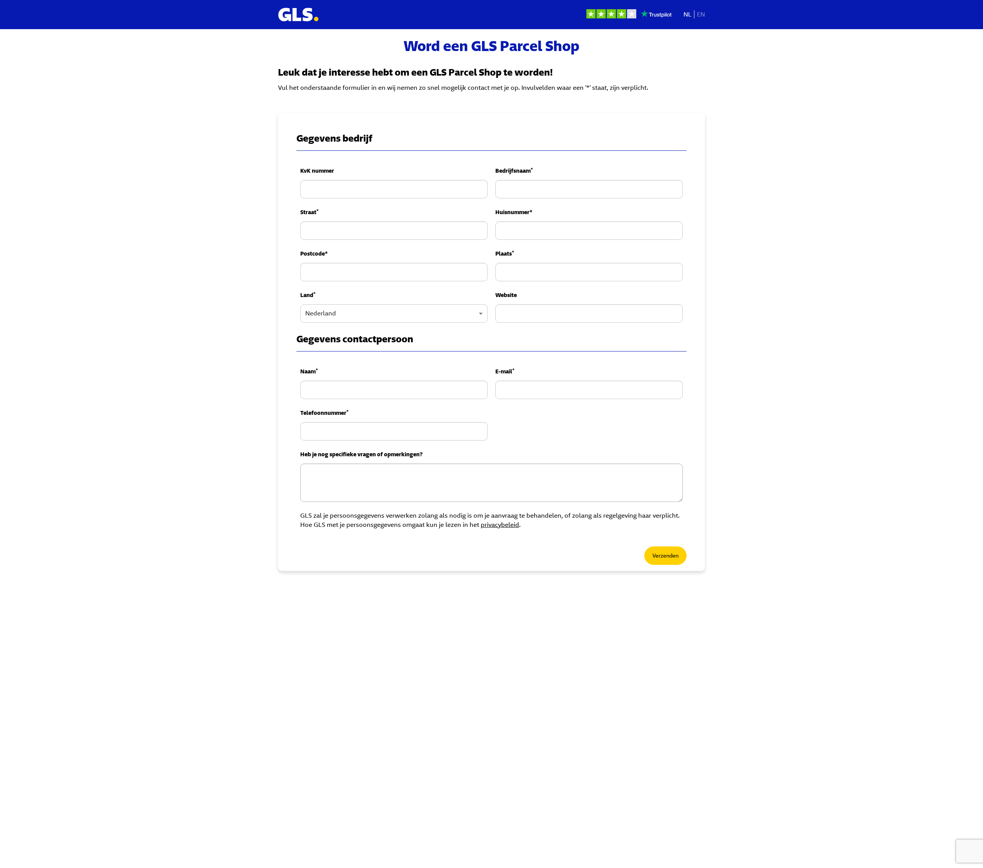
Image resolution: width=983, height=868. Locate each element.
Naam (309, 371)
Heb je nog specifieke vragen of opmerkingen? (361, 454)
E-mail (505, 371)
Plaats (504, 253)
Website (506, 295)
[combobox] (394, 313)
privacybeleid (500, 525)
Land (308, 295)
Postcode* (314, 253)
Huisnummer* (513, 212)
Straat (309, 212)
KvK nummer (317, 170)
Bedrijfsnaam (514, 170)
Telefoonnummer (324, 412)
